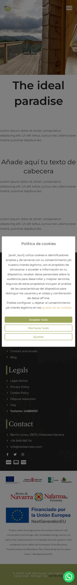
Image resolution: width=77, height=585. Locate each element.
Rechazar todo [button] (38, 328)
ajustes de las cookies (56, 307)
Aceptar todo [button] (38, 319)
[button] (68, 576)
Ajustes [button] (38, 337)
